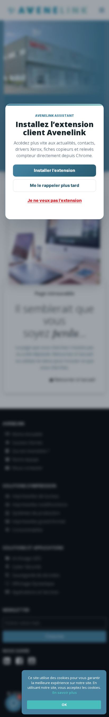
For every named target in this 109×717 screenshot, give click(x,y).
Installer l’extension (54, 170)
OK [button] (64, 704)
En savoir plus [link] (64, 692)
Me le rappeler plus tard (54, 185)
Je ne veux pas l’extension (55, 200)
